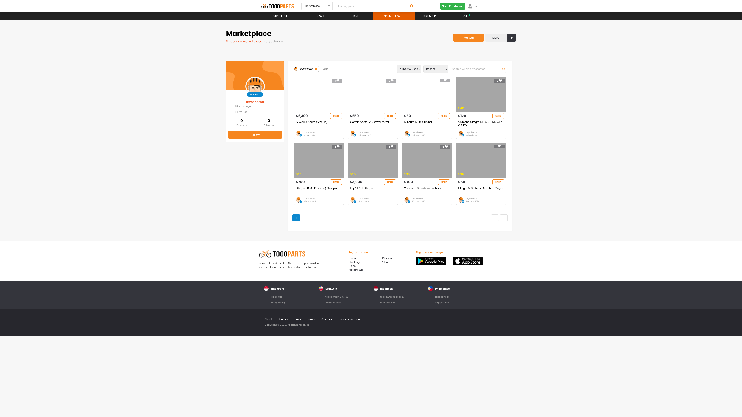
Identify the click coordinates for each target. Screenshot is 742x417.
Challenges (281, 16)
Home (352, 258)
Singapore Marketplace (244, 41)
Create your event (350, 318)
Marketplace (356, 269)
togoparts (276, 296)
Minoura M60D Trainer (418, 122)
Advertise (327, 318)
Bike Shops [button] (430, 16)
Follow (255, 134)
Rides (356, 16)
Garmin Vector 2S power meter (369, 122)
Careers (283, 318)
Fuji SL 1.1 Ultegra (361, 188)
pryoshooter (255, 101)
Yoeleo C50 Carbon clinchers (422, 188)
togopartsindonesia (392, 296)
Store (385, 262)
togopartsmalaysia (336, 296)
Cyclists (322, 16)
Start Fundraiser (452, 6)
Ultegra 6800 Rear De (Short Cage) (480, 188)
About (268, 318)
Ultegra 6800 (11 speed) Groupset (317, 188)
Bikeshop (387, 258)
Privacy (311, 318)
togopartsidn (388, 302)
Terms (297, 318)
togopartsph (442, 296)
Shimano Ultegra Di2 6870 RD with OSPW (480, 123)
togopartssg (278, 302)
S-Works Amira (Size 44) (311, 122)
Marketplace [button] (393, 16)
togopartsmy (333, 302)
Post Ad (469, 37)
